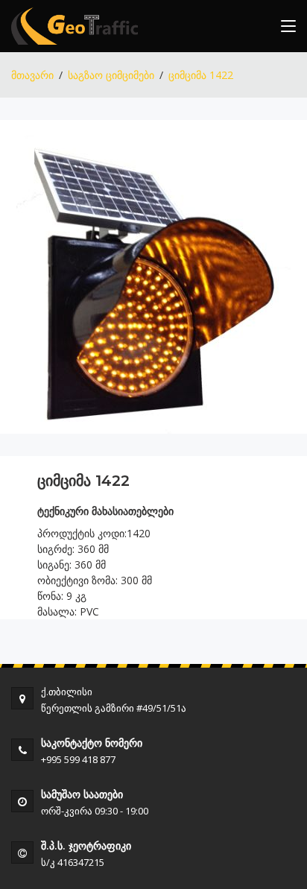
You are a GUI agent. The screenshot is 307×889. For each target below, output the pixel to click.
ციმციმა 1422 (200, 75)
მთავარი (32, 75)
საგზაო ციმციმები (111, 75)
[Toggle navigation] (288, 29)
